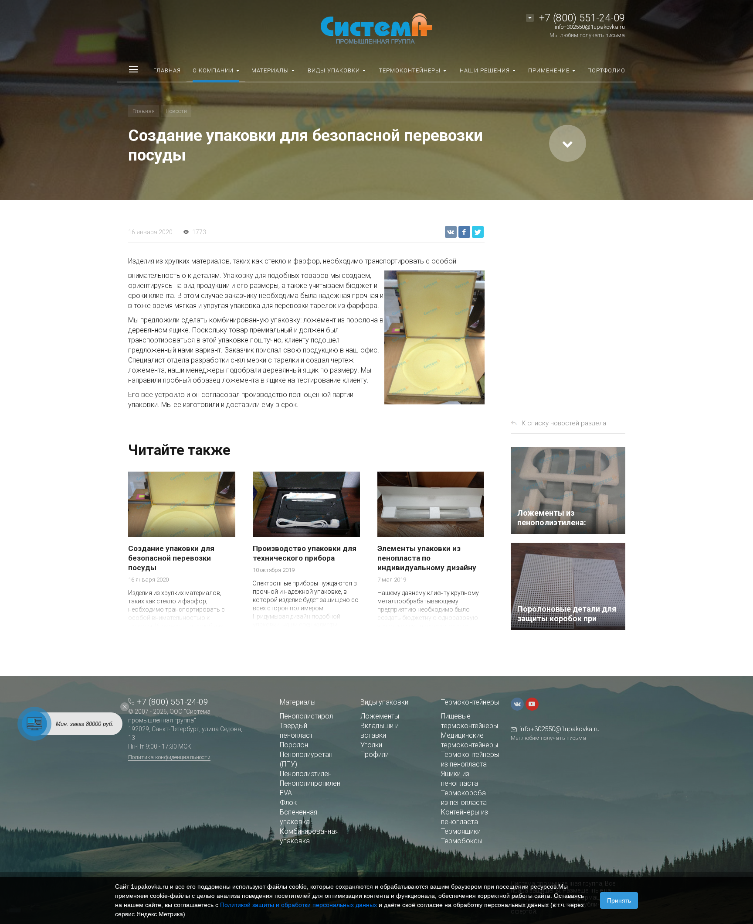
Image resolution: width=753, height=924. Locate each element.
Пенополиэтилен (306, 774)
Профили (374, 754)
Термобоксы (461, 841)
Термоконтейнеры (470, 702)
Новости (176, 111)
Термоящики (461, 831)
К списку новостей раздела (564, 423)
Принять (619, 900)
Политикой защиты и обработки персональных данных (298, 904)
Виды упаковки (384, 702)
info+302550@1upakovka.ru (590, 27)
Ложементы (379, 716)
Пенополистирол (306, 716)
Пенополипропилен (310, 783)
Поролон (294, 745)
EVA (286, 793)
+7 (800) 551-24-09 (582, 18)
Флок (288, 802)
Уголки (371, 745)
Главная (143, 111)
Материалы (297, 702)
